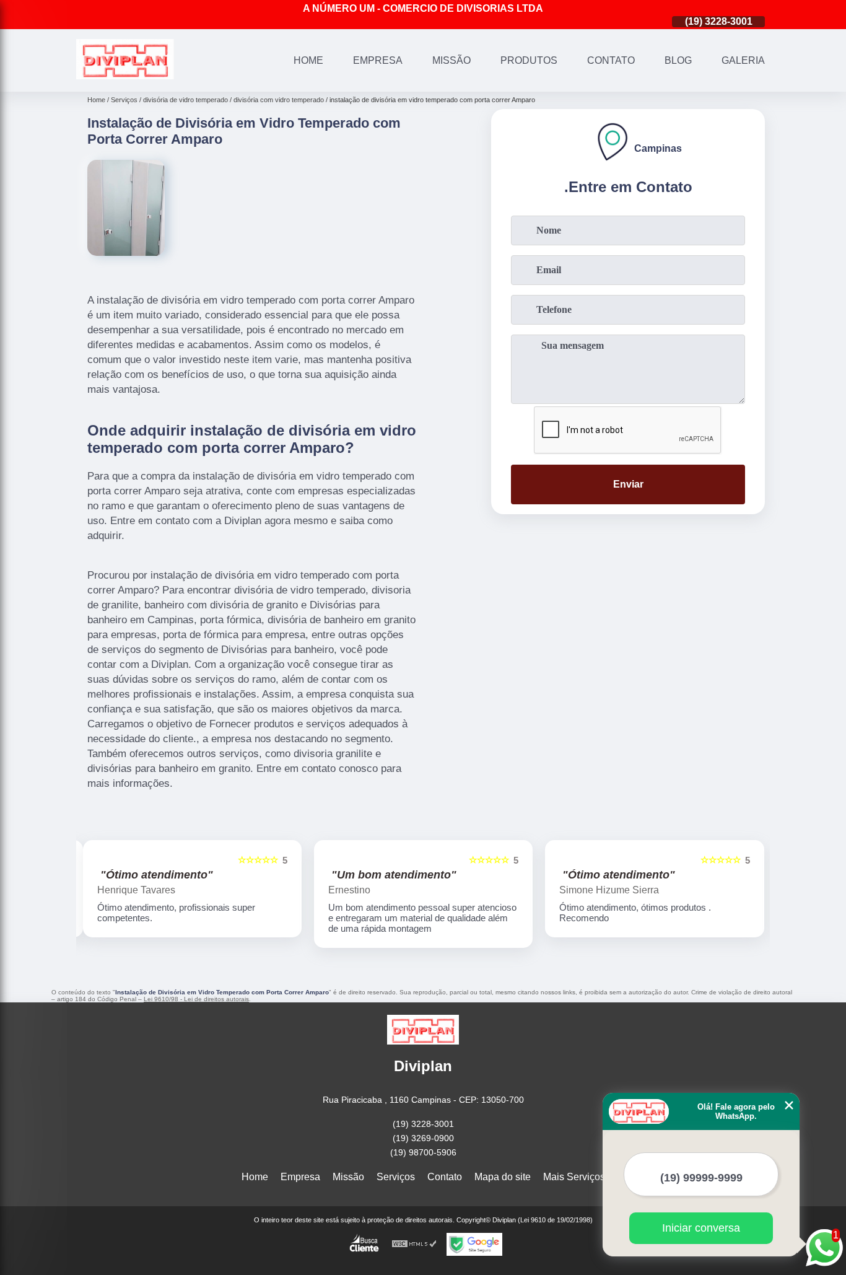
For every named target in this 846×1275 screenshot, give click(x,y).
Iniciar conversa (701, 1228)
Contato (611, 60)
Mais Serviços (574, 1177)
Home (308, 60)
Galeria (743, 60)
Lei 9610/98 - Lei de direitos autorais (196, 999)
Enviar (628, 484)
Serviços (396, 1177)
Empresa (378, 60)
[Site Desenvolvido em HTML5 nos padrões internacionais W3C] (414, 1244)
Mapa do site (502, 1177)
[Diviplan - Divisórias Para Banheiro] (125, 76)
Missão (451, 60)
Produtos (528, 60)
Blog (678, 60)
